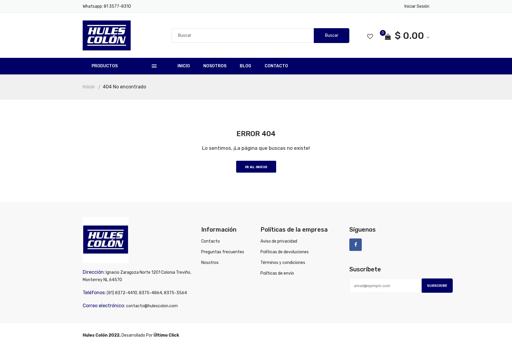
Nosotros (214, 66)
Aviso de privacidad (278, 241)
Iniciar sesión (416, 6)
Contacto (276, 66)
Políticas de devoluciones (284, 251)
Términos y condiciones (282, 262)
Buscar (331, 35)
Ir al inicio (256, 167)
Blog (245, 66)
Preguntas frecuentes (222, 251)
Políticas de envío (277, 273)
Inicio (183, 66)
